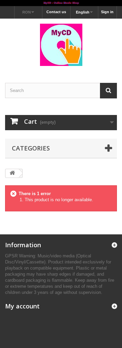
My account (22, 306)
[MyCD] (61, 45)
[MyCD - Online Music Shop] (61, 3)
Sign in (107, 12)
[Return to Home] (12, 173)
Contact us (56, 12)
